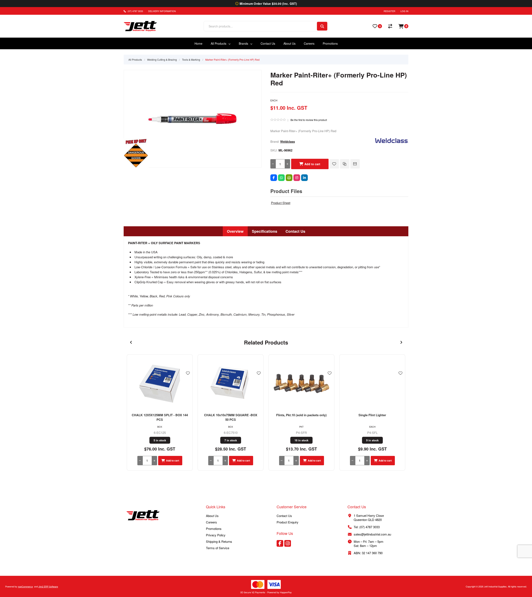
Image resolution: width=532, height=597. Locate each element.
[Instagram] (296, 177)
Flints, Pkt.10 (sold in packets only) (301, 415)
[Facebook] (273, 177)
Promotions (214, 528)
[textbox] (260, 26)
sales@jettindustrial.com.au (372, 534)
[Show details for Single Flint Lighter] (372, 384)
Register (389, 11)
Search (322, 26)
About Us (212, 515)
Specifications (264, 231)
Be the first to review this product (309, 120)
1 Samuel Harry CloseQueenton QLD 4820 (369, 517)
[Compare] (390, 26)
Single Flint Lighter (372, 415)
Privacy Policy (215, 535)
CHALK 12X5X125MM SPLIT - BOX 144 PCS (160, 417)
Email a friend (355, 164)
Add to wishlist (334, 164)
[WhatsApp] (281, 177)
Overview (235, 231)
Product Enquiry (287, 522)
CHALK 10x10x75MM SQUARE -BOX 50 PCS (230, 417)
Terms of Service (217, 548)
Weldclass (287, 141)
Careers (211, 522)
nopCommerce (25, 586)
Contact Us (295, 231)
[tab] (235, 231)
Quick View (188, 379)
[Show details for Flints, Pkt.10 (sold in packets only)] (301, 384)
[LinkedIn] (304, 177)
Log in (404, 11)
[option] (159, 412)
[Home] (143, 515)
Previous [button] (131, 342)
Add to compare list (344, 164)
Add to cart (312, 164)
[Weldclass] (391, 141)
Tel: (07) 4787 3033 (367, 527)
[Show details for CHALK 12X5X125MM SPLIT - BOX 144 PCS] (159, 384)
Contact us (284, 515)
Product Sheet (280, 203)
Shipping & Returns (219, 541)
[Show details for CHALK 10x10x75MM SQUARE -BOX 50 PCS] (230, 384)
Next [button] (401, 342)
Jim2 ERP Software (48, 586)
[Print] (289, 177)
